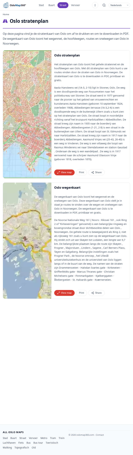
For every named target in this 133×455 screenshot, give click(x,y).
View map (66, 172)
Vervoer (75, 5)
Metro (44, 438)
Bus (28, 442)
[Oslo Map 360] (18, 5)
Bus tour (38, 442)
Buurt (51, 5)
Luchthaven (9, 442)
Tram (53, 438)
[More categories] (95, 5)
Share (98, 172)
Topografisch (22, 447)
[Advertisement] (66, 332)
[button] (27, 114)
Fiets (21, 442)
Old (34, 447)
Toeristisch (52, 442)
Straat (63, 5)
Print (81, 172)
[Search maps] (104, 5)
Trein (61, 438)
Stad (41, 5)
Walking (7, 447)
